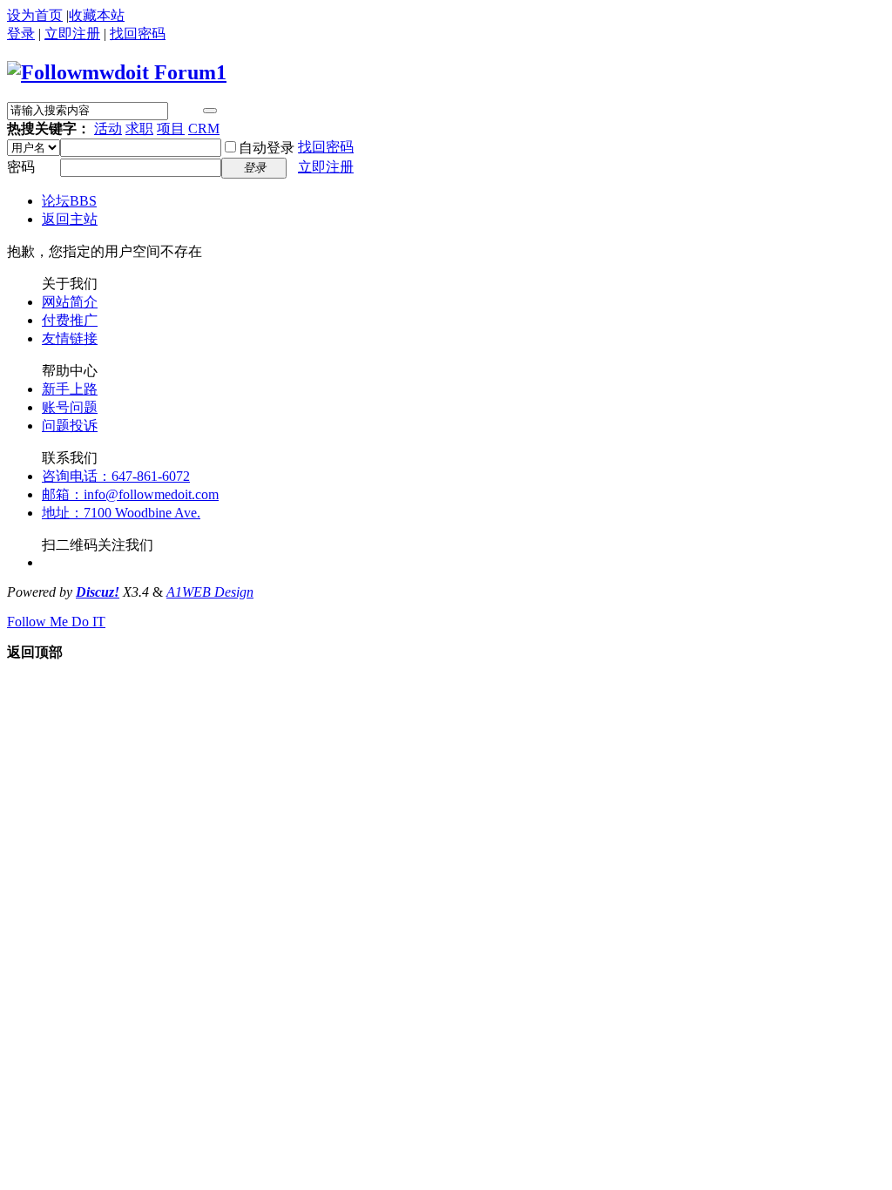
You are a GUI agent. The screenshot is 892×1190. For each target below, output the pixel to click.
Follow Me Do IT (56, 621)
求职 (139, 128)
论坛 (69, 200)
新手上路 (70, 389)
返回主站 (70, 219)
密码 (21, 166)
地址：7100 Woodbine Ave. (121, 512)
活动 (108, 128)
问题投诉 (70, 425)
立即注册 (72, 33)
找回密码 (138, 33)
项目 (171, 128)
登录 (21, 33)
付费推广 (70, 320)
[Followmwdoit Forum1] (116, 72)
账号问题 (70, 407)
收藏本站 (97, 15)
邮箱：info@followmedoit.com (130, 494)
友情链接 (70, 338)
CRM (204, 128)
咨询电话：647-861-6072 (116, 476)
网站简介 (70, 301)
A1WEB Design (209, 592)
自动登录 (266, 147)
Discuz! (97, 592)
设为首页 (35, 15)
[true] (210, 110)
